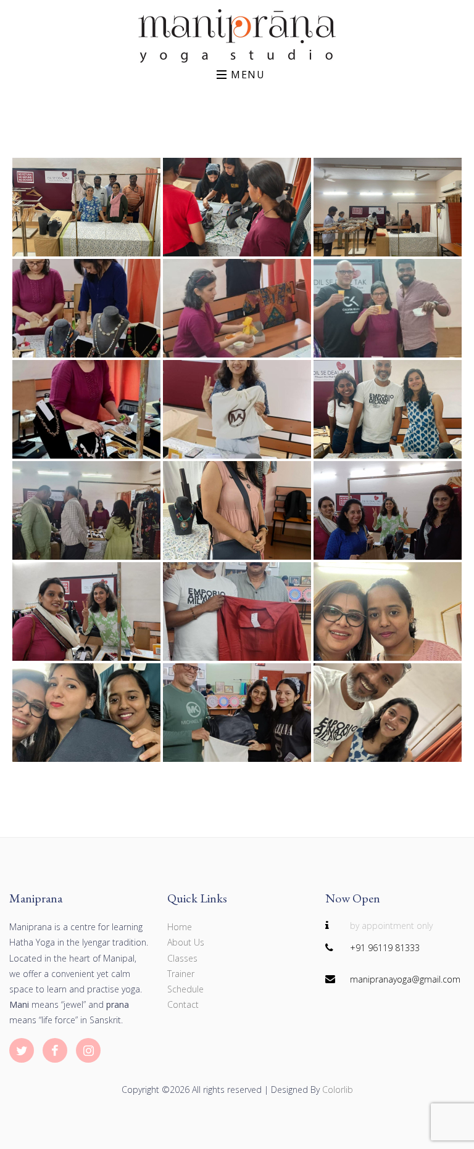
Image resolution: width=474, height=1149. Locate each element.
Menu (246, 74)
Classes (182, 958)
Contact (183, 1004)
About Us (185, 942)
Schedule (185, 989)
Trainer (180, 973)
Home (179, 927)
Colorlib (337, 1089)
